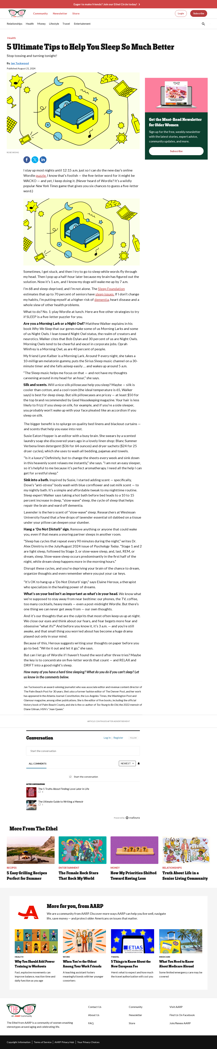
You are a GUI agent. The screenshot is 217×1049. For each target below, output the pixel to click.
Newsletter (60, 13)
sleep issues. (104, 294)
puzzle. (41, 175)
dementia (101, 299)
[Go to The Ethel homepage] (15, 13)
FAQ (91, 1023)
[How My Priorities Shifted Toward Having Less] (134, 850)
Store (76, 13)
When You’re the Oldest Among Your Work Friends (82, 963)
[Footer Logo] (41, 1010)
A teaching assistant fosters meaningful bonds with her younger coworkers (83, 976)
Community (40, 13)
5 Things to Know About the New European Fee (131, 963)
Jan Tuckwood (20, 63)
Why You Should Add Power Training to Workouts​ (35, 963)
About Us (93, 1015)
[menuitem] (14, 25)
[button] (203, 24)
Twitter (35, 159)
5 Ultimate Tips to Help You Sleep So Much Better (90, 47)
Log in (107, 737)
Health (11, 37)
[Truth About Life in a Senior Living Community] (186, 850)
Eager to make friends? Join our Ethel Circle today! (105, 4)
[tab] (37, 763)
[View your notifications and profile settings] (138, 763)
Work (66, 957)
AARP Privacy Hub (64, 1042)
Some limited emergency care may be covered (180, 974)
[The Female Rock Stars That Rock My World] (82, 850)
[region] (83, 778)
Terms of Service (43, 1042)
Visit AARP (176, 1006)
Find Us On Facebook (182, 1015)
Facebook (26, 159)
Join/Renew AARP (180, 1023)
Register (118, 737)
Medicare (164, 957)
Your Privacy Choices (88, 1042)
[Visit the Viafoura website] (132, 817)
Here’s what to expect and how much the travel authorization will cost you (132, 974)
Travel (115, 957)
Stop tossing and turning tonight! (32, 56)
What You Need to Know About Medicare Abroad (176, 963)
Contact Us (94, 1006)
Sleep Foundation (111, 289)
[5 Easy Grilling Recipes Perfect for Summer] (31, 850)
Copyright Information (19, 1042)
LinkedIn (43, 159)
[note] (73, 152)
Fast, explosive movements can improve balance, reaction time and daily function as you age (35, 976)
